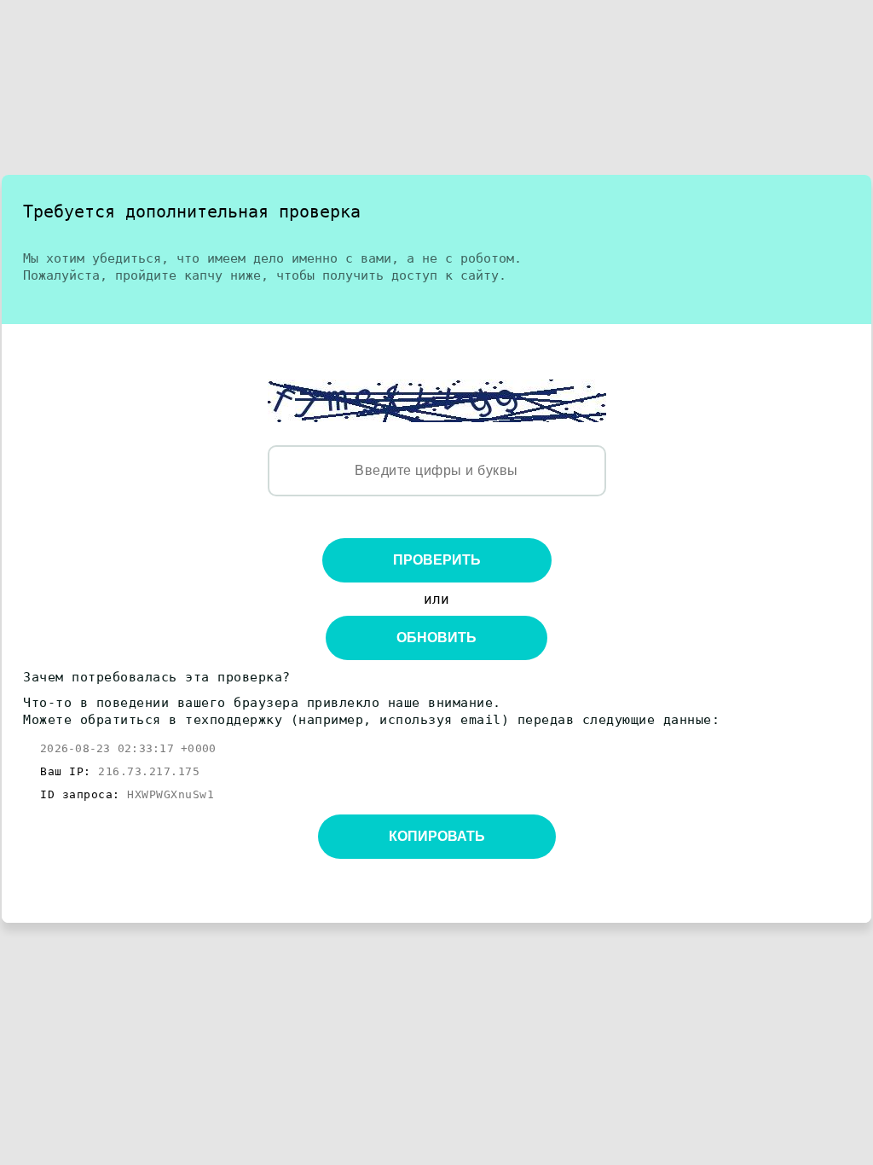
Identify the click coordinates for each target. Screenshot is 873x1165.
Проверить (437, 560)
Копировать (437, 836)
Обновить (436, 637)
